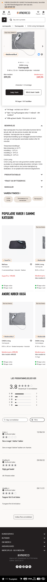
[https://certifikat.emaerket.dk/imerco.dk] (43, 579)
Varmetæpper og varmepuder (23, 199)
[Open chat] (4, 19)
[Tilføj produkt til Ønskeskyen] (39, 54)
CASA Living (8, 199)
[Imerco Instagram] (20, 566)
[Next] (42, 46)
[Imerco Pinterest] (26, 566)
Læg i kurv (14, 92)
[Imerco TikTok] (23, 566)
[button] (23, 65)
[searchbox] (15, 420)
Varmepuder (19, 26)
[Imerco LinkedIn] (30, 566)
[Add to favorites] (41, 54)
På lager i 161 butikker (23, 101)
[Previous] (4, 46)
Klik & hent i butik (32, 92)
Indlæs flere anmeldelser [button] (23, 517)
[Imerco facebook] (17, 566)
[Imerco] (23, 13)
